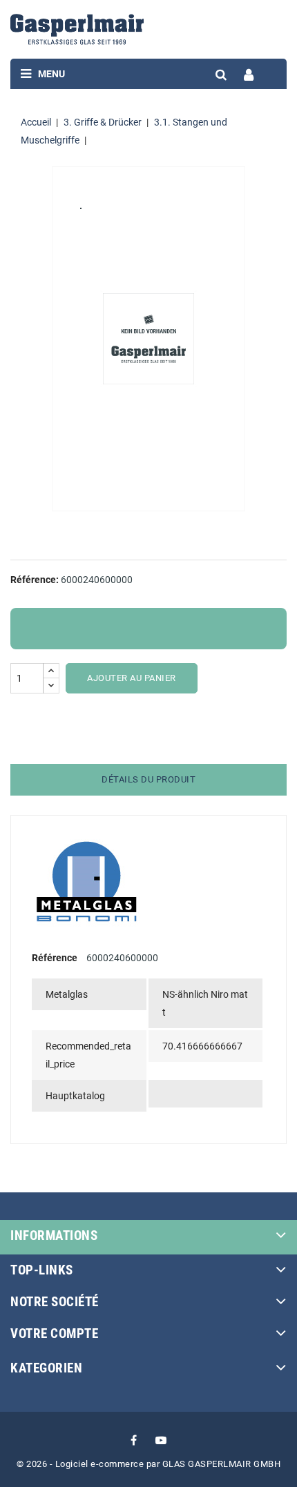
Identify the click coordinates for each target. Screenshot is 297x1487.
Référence (54, 957)
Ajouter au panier (131, 678)
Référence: (34, 579)
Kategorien (46, 1368)
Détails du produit (148, 779)
